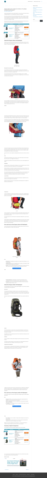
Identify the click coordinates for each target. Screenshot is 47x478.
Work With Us (28, 474)
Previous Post (6, 469)
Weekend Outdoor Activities (37, 1)
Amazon (27, 29)
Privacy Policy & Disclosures (22, 474)
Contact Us (17, 474)
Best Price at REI (26, 27)
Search (34, 19)
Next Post (27, 469)
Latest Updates (32, 474)
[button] (41, 1)
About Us (14, 474)
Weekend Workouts (30, 1)
